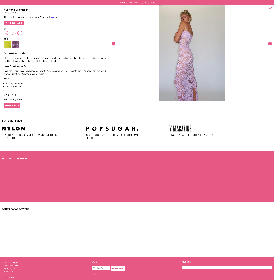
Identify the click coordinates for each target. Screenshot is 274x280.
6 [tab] (192, 98)
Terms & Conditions (11, 265)
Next (270, 44)
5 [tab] (189, 98)
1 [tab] (176, 98)
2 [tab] (179, 98)
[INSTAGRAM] (95, 274)
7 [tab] (195, 98)
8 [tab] (198, 98)
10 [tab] (205, 98)
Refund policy (9, 271)
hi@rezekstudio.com (189, 267)
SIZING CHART (12, 105)
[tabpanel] (192, 53)
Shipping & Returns (11, 262)
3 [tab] (182, 98)
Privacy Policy (9, 268)
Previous (113, 44)
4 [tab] (185, 98)
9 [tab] (201, 98)
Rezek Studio (10, 277)
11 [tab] (208, 98)
